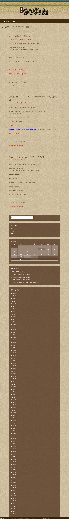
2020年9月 (13, 394)
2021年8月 (13, 368)
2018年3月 (13, 459)
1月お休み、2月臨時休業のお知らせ (27, 156)
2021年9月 (13, 366)
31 (34, 256)
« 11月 (21, 259)
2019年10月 (14, 420)
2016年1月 (13, 506)
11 (41, 249)
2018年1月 (13, 464)
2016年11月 (14, 490)
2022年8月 (13, 345)
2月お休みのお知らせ (19, 36)
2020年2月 (13, 410)
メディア (13, 228)
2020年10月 (14, 392)
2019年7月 (13, 425)
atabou (29, 39)
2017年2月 (13, 485)
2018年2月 (13, 462)
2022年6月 (13, 350)
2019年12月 (14, 415)
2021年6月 (13, 374)
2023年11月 (14, 335)
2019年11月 (14, 418)
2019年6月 (13, 428)
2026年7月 (13, 296)
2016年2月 (13, 503)
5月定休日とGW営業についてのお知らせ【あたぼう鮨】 (25, 282)
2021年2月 (13, 384)
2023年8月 (13, 337)
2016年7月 (13, 495)
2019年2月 (13, 438)
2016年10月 (14, 493)
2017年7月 (13, 472)
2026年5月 (13, 301)
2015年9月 (13, 514)
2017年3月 (13, 483)
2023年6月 (13, 340)
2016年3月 (13, 501)
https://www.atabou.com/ (16, 86)
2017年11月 (14, 467)
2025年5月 (13, 327)
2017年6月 (13, 475)
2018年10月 (14, 446)
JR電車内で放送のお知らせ (18, 272)
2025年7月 (13, 322)
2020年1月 (13, 412)
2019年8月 (13, 423)
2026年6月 (13, 298)
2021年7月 (13, 371)
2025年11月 (14, 314)
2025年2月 (13, 332)
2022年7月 (13, 348)
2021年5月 (13, 376)
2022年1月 (13, 358)
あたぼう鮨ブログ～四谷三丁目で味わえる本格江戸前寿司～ (23, 518)
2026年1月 (13, 309)
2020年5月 (13, 402)
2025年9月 (13, 319)
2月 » (48, 259)
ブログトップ (16, 21)
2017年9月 (13, 470)
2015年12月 (14, 508)
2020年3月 (13, 407)
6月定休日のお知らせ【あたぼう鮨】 (20, 279)
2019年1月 (13, 441)
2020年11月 (14, 389)
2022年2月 (13, 355)
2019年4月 (13, 433)
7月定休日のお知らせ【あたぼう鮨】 (20, 277)
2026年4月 (13, 303)
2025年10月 (14, 316)
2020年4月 (13, 405)
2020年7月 (13, 399)
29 (21, 256)
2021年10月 (14, 363)
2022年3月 (13, 353)
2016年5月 (13, 498)
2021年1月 (13, 386)
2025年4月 (13, 329)
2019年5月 (13, 431)
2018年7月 (13, 454)
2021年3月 (13, 381)
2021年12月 (14, 361)
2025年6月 (13, 324)
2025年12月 (14, 311)
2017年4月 (13, 480)
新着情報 (23, 103)
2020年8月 (13, 397)
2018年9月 (13, 449)
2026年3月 (13, 306)
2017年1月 (13, 488)
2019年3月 (13, 436)
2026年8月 (13, 293)
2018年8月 (13, 451)
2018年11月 (14, 444)
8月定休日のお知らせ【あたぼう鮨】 (20, 274)
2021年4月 (13, 379)
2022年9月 (13, 342)
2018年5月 (13, 457)
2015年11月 (14, 511)
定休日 (23, 39)
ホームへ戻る (5, 21)
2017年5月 (13, 477)
